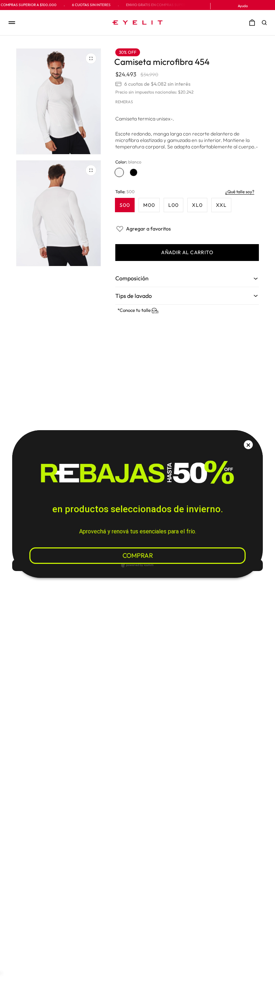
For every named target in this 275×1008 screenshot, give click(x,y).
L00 (173, 205)
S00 (125, 205)
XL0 (197, 205)
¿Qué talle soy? (239, 191)
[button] (266, 22)
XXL (221, 205)
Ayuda (243, 6)
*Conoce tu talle (134, 310)
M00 (149, 205)
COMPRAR (137, 555)
